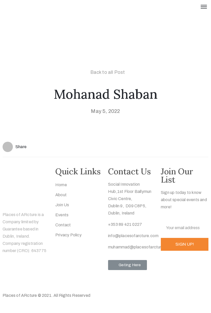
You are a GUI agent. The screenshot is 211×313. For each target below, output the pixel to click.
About (61, 195)
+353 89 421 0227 (125, 224)
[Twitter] (7, 279)
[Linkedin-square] (37, 279)
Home (61, 185)
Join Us (62, 205)
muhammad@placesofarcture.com (140, 247)
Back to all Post (107, 72)
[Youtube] (47, 279)
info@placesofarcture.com (133, 236)
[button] (127, 265)
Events (61, 215)
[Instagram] (27, 279)
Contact (63, 225)
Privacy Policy (68, 235)
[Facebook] (17, 279)
